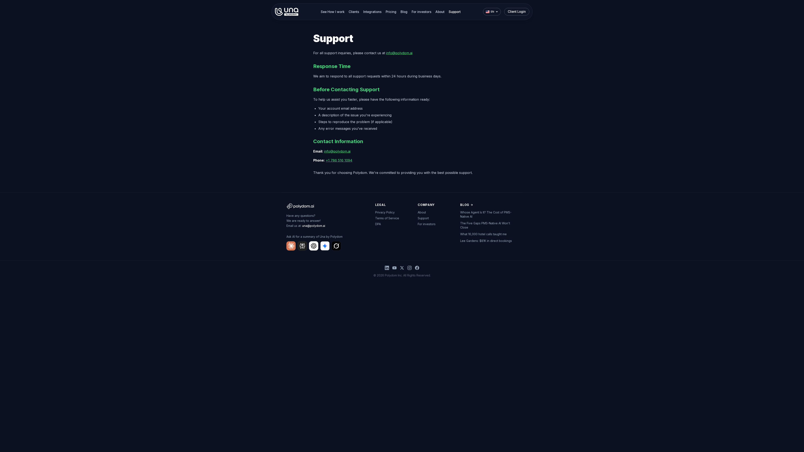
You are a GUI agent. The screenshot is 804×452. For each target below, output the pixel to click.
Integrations (372, 12)
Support (455, 12)
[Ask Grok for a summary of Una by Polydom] (336, 245)
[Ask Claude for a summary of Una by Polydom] (291, 245)
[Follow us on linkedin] (387, 268)
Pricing (391, 12)
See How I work (332, 12)
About (440, 12)
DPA (378, 224)
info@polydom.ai (399, 53)
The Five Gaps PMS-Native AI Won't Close (485, 225)
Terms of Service (387, 218)
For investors (421, 12)
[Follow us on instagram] (409, 268)
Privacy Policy (385, 212)
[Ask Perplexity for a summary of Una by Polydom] (302, 245)
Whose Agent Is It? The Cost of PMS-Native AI (486, 214)
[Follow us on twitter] (402, 268)
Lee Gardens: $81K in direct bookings (486, 241)
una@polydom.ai (313, 225)
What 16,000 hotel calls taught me (483, 234)
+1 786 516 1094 (339, 160)
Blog (404, 12)
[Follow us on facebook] (417, 268)
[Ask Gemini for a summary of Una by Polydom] (325, 245)
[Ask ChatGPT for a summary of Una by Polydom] (313, 245)
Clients (354, 12)
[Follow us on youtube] (394, 268)
